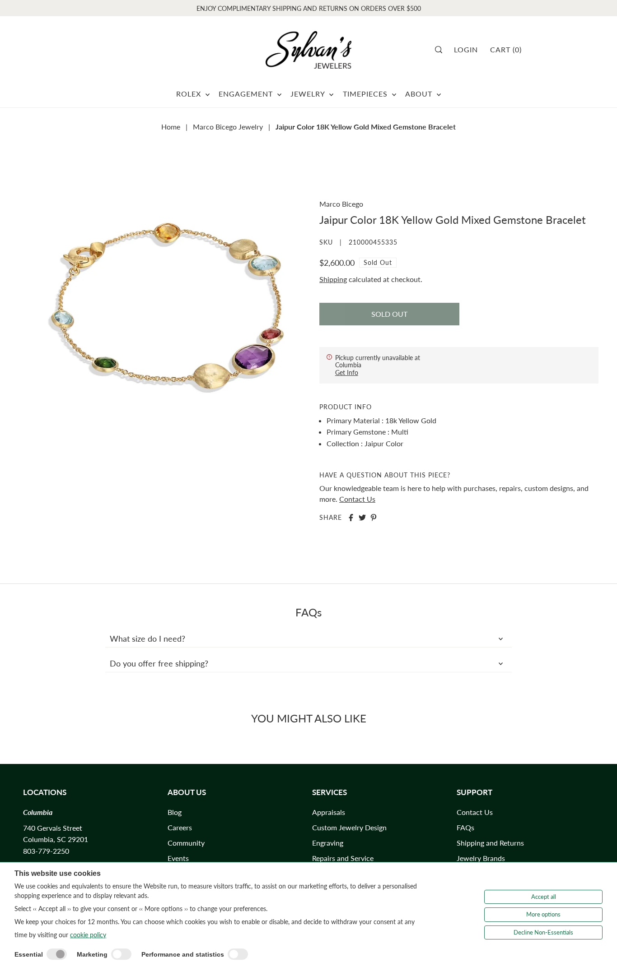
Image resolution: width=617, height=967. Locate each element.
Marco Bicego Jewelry (228, 126)
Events (178, 858)
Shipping (333, 279)
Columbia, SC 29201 (55, 839)
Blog (175, 812)
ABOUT (420, 93)
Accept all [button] (543, 896)
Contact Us (357, 499)
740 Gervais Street (52, 828)
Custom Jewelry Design (349, 827)
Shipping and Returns (490, 842)
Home (170, 126)
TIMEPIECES (366, 93)
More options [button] (543, 914)
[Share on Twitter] (362, 517)
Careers (180, 827)
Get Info (346, 372)
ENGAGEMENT (247, 93)
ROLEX (189, 93)
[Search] (441, 49)
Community (186, 842)
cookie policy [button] (88, 935)
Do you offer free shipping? (159, 663)
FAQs (465, 827)
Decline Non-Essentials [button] (543, 932)
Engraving (327, 842)
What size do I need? (147, 638)
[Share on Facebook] (351, 517)
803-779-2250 (46, 851)
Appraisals (328, 812)
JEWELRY (308, 93)
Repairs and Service (343, 858)
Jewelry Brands (481, 858)
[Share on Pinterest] (373, 517)
